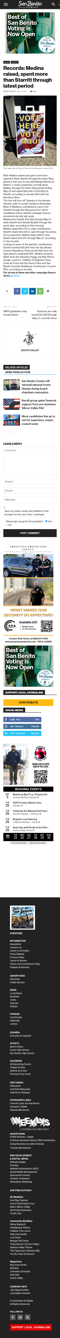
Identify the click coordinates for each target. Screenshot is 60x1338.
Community (16, 1017)
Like (37, 719)
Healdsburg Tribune (20, 1227)
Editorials (15, 1020)
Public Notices (17, 982)
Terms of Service (18, 960)
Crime (13, 1000)
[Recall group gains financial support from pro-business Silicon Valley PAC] (11, 404)
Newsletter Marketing (21, 1181)
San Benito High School (22, 1053)
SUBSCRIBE (16, 933)
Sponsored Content (20, 1175)
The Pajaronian (18, 1250)
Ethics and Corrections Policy (25, 964)
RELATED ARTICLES (16, 367)
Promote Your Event (20, 1074)
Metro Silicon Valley (20, 1207)
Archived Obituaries (20, 1089)
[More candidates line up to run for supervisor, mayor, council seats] (11, 420)
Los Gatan (15, 1237)
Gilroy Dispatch (18, 1224)
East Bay (14, 1274)
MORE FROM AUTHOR (17, 372)
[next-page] (11, 432)
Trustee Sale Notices (20, 1148)
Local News (16, 993)
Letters (13, 1024)
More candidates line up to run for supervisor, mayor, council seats (38, 420)
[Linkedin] (32, 291)
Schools (14, 1003)
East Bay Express (19, 1200)
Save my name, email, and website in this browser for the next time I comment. (26, 513)
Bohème (14, 1268)
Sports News (16, 1046)
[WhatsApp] (40, 291)
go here (15, 275)
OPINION (15, 1014)
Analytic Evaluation (20, 1178)
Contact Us (16, 947)
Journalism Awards (20, 1293)
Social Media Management (23, 1172)
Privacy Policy (17, 957)
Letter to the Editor (19, 950)
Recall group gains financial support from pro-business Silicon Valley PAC (39, 404)
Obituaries (15, 1086)
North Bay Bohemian (21, 1210)
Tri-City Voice (16, 1254)
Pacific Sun (16, 1213)
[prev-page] (5, 432)
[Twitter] (25, 291)
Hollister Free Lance (20, 1231)
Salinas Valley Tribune (21, 1247)
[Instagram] (20, 1317)
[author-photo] (30, 338)
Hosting (14, 1165)
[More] (48, 291)
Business (14, 996)
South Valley (9, 91)
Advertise (15, 979)
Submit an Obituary (20, 1092)
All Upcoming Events (20, 1064)
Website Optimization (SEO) (24, 1168)
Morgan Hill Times (19, 1240)
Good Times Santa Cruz (22, 1203)
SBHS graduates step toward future (15, 313)
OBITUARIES (16, 1082)
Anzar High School (19, 1050)
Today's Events (17, 1067)
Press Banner (17, 1244)
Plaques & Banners (20, 967)
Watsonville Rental (19, 1110)
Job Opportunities (19, 1290)
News (6, 62)
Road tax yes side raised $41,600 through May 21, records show (44, 315)
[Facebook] (17, 291)
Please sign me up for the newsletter (24, 521)
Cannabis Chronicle (20, 1271)
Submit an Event (18, 1070)
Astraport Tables (18, 1106)
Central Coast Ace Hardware (24, 1103)
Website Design (18, 1162)
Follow (35, 726)
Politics (15, 62)
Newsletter (15, 944)
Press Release (17, 954)
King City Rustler (18, 1234)
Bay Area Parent (18, 1265)
